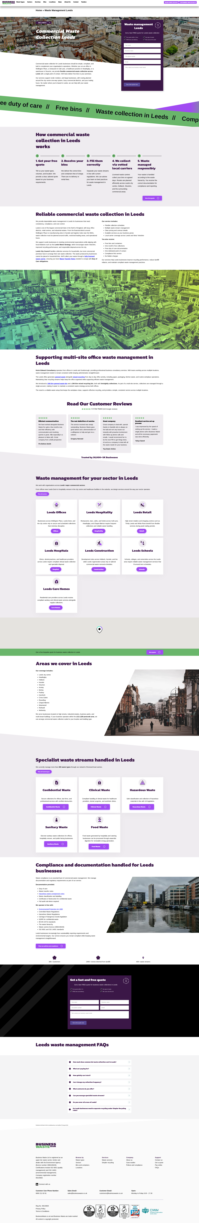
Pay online (158, 1165)
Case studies (130, 1162)
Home (39, 10)
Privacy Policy (40, 1209)
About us (129, 1160)
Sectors (78, 1162)
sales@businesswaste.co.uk (77, 1193)
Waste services (107, 1160)
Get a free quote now (132, 84)
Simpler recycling (108, 1162)
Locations (79, 1167)
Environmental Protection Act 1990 (51, 909)
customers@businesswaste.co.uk (111, 1193)
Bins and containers (82, 1165)
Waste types (80, 1160)
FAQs (157, 1167)
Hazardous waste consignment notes (51, 894)
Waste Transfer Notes (67, 259)
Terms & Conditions (42, 1211)
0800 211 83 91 (191, 2)
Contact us (158, 1160)
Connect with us (44, 1184)
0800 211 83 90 (173, 2)
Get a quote (159, 1162)
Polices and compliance (134, 1165)
